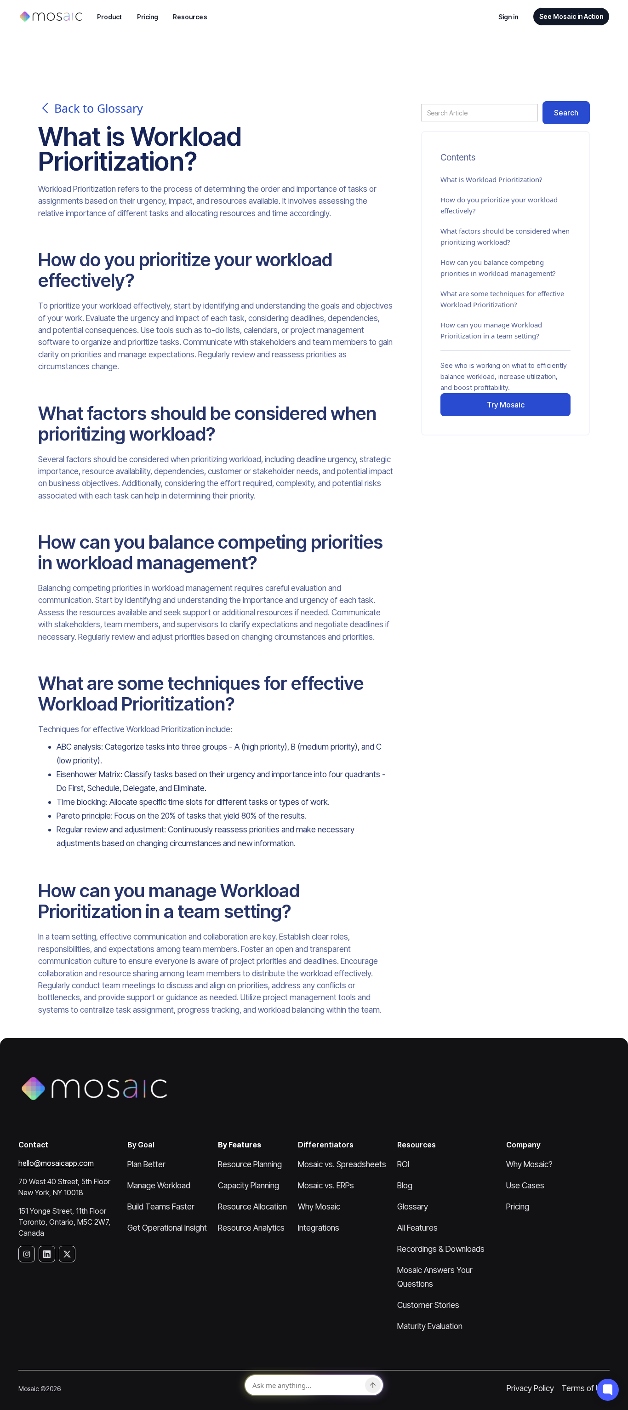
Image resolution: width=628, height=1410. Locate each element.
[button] (109, 17)
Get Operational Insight (167, 1227)
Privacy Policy (530, 1388)
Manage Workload (158, 1185)
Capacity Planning (248, 1185)
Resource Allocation (252, 1206)
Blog (404, 1185)
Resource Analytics (251, 1227)
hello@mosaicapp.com (56, 1163)
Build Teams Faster (160, 1206)
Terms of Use (585, 1388)
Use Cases (525, 1185)
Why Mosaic (319, 1206)
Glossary (412, 1206)
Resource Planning (250, 1164)
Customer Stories (428, 1305)
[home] (50, 17)
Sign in (508, 17)
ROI (403, 1164)
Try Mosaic (506, 404)
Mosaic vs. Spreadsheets (342, 1164)
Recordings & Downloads (441, 1249)
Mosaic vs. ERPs (326, 1185)
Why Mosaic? (529, 1164)
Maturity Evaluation (429, 1326)
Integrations (318, 1227)
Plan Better (146, 1164)
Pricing (148, 17)
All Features (417, 1227)
